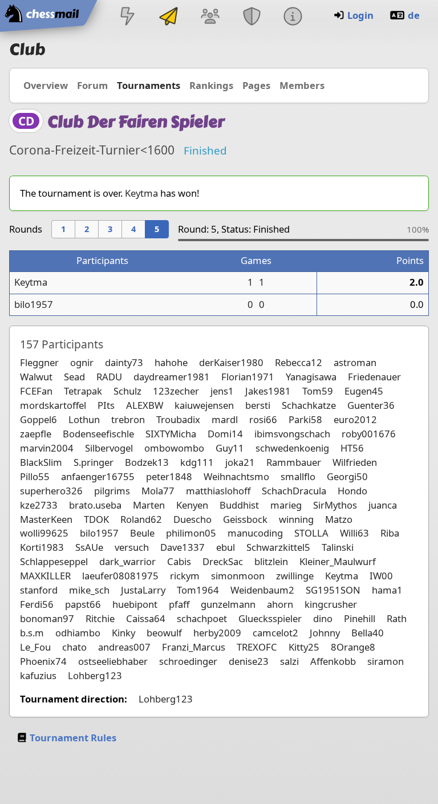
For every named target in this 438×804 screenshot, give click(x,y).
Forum (92, 85)
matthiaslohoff (218, 490)
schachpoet (202, 618)
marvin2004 (47, 447)
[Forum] (210, 17)
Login (360, 15)
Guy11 (230, 447)
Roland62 (141, 519)
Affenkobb (333, 661)
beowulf (164, 632)
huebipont (134, 604)
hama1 (387, 589)
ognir (82, 362)
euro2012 (355, 419)
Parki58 (305, 419)
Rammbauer (293, 462)
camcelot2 (275, 632)
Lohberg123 (95, 675)
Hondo (352, 490)
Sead (74, 376)
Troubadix (178, 419)
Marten (149, 504)
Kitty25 (304, 646)
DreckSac (222, 561)
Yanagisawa (311, 376)
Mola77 (158, 490)
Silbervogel (109, 447)
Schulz (127, 390)
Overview (45, 85)
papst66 (83, 604)
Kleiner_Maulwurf (337, 561)
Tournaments (148, 85)
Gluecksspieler (270, 618)
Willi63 (354, 532)
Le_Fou (35, 646)
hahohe (171, 362)
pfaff (179, 604)
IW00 (381, 575)
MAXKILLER (45, 575)
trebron (128, 419)
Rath (397, 618)
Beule (142, 532)
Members (302, 85)
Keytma (141, 193)
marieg (286, 504)
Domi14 (225, 433)
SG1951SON (333, 589)
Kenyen (192, 504)
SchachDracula (294, 490)
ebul (225, 547)
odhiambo (77, 632)
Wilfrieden (354, 462)
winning (296, 519)
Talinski (338, 547)
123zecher (176, 390)
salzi (289, 661)
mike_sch (89, 589)
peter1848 (169, 476)
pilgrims (112, 490)
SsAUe (89, 547)
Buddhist (239, 504)
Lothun (84, 419)
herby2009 (217, 632)
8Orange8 (353, 646)
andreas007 (124, 646)
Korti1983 (42, 547)
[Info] (292, 17)
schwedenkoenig (292, 447)
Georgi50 (347, 476)
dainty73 (124, 362)
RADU (109, 376)
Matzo (338, 519)
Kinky (123, 632)
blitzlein (271, 561)
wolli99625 (44, 532)
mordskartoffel (53, 405)
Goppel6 (38, 419)
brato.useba (95, 504)
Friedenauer (374, 376)
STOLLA (311, 532)
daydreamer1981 (171, 376)
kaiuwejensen (204, 405)
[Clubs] (251, 17)
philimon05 (191, 532)
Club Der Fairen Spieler (135, 121)
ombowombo (174, 447)
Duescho (192, 519)
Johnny (325, 632)
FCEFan (36, 390)
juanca (382, 504)
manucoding (255, 532)
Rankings (211, 85)
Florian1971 (247, 376)
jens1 (222, 390)
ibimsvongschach (292, 433)
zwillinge (295, 575)
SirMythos (335, 504)
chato (74, 646)
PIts (106, 405)
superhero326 (51, 490)
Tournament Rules (73, 737)
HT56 (352, 447)
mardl (225, 419)
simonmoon (238, 575)
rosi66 (263, 419)
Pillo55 (35, 476)
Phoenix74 (43, 661)
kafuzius (38, 675)
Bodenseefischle (98, 433)
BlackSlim (41, 462)
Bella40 (367, 632)
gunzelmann (228, 604)
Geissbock (245, 519)
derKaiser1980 (231, 362)
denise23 (249, 661)
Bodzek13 (147, 462)
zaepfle (35, 433)
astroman (355, 362)
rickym (185, 575)
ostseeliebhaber (113, 661)
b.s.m (32, 632)
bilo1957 (33, 304)
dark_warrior (127, 561)
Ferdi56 (37, 604)
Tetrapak (83, 390)
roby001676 (369, 433)
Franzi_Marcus (193, 646)
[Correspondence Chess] (168, 17)
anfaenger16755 (98, 476)
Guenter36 (371, 405)
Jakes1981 (268, 390)
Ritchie (100, 618)
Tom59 (317, 390)
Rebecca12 (298, 362)
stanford (39, 589)
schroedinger (188, 661)
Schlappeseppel (54, 561)
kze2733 (39, 504)
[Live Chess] (127, 17)
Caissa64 (145, 618)
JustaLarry (143, 589)
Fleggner (39, 362)
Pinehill (359, 618)
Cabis (179, 561)
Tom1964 (198, 589)
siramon (385, 661)
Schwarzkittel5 (278, 547)
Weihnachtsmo (236, 476)
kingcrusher (331, 604)
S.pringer (93, 462)
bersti (257, 405)
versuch (132, 547)
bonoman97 (47, 618)
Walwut (36, 376)
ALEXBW (144, 405)
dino (322, 618)
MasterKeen (46, 519)
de (414, 15)
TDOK (96, 519)
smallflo (298, 476)
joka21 (240, 462)
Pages (256, 85)
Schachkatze (309, 405)
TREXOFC (257, 646)
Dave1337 (182, 547)
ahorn (280, 604)
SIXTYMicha (170, 433)
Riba (389, 532)
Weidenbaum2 (262, 589)
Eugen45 (363, 390)
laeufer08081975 (120, 575)
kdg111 (197, 462)
